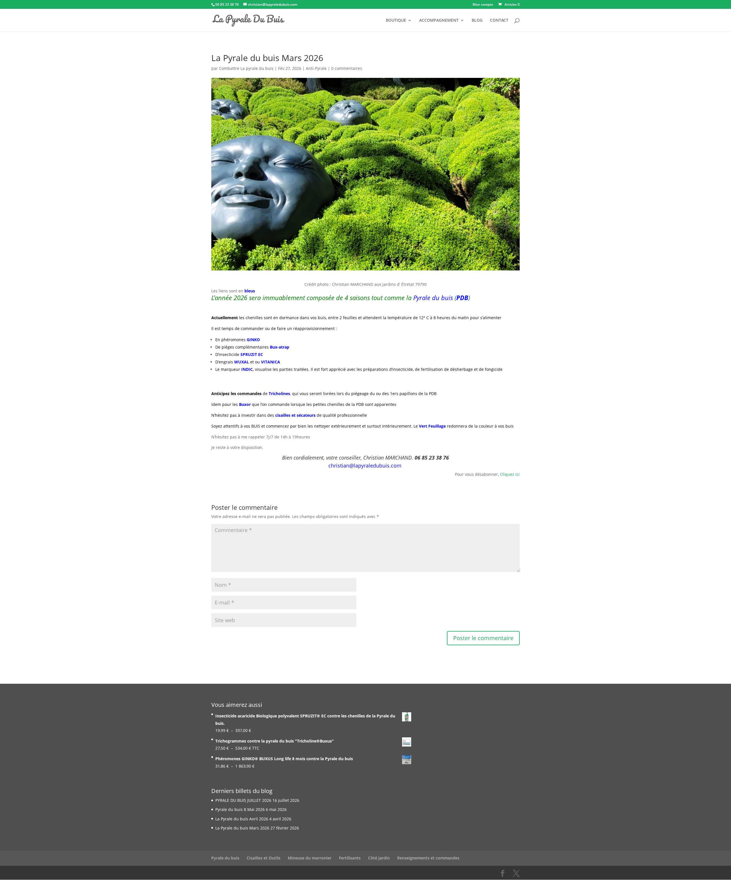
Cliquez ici (510, 474)
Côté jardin (379, 858)
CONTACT (499, 20)
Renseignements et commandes (428, 858)
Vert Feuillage (432, 426)
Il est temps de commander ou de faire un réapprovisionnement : (274, 328)
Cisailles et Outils (263, 858)
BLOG (477, 20)
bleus (249, 291)
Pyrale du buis (225, 858)
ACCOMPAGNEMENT (439, 20)
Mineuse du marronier (310, 858)
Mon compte (483, 5)
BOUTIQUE (396, 20)
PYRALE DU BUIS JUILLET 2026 (243, 800)
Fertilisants (350, 858)
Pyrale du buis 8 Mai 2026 (240, 809)
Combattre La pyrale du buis (246, 68)
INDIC (247, 369)
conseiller (350, 457)
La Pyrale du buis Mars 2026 (242, 828)
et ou (255, 362)
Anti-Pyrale (316, 68)
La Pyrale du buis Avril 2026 (241, 819)
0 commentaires (346, 68)
